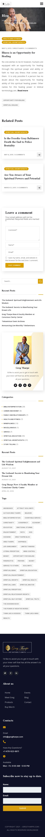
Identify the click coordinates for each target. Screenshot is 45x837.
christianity (8, 523)
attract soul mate (25, 508)
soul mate (27, 566)
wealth (6, 618)
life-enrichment (10, 546)
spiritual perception (12, 589)
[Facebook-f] (11, 673)
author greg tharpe (12, 513)
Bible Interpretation (12, 407)
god (30, 532)
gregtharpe (18, 48)
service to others (11, 566)
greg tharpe (8, 542)
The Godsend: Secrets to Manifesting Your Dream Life (19, 308)
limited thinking (27, 546)
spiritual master (27, 585)
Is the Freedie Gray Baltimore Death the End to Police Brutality (21, 142)
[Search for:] (22, 281)
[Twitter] (5, 673)
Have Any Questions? (12, 747)
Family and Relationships (15, 415)
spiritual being (9, 570)
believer (28, 513)
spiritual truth (32, 599)
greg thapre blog (22, 537)
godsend (7, 537)
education (7, 527)
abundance (8, 508)
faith (22, 532)
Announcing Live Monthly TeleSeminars (18, 325)
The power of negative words (15, 609)
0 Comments (31, 48)
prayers (21, 561)
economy (36, 523)
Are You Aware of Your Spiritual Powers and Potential (22, 177)
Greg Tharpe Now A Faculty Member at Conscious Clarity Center (18, 315)
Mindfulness (9, 423)
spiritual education (28, 570)
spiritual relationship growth (16, 594)
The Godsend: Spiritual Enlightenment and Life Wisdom (21, 301)
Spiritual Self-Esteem (12, 599)
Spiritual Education (12, 436)
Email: (6, 796)
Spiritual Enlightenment (13, 575)
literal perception (11, 551)
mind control (29, 551)
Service (7, 432)
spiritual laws (9, 585)
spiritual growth (10, 580)
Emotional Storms (24, 527)
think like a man (31, 613)
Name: (6, 784)
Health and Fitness (12, 39)
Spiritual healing (10, 105)
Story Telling (10, 444)
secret (31, 561)
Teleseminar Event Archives (13, 321)
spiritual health (29, 580)
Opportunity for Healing (13, 100)
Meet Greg (13, 20)
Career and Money (11, 411)
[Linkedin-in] (16, 673)
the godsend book (11, 604)
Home (4, 20)
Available (7, 762)
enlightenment (9, 532)
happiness (22, 542)
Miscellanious (10, 428)
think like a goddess (12, 613)
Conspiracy (23, 523)
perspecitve (8, 561)
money (6, 556)
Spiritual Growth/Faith (14, 42)
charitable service (32, 518)
